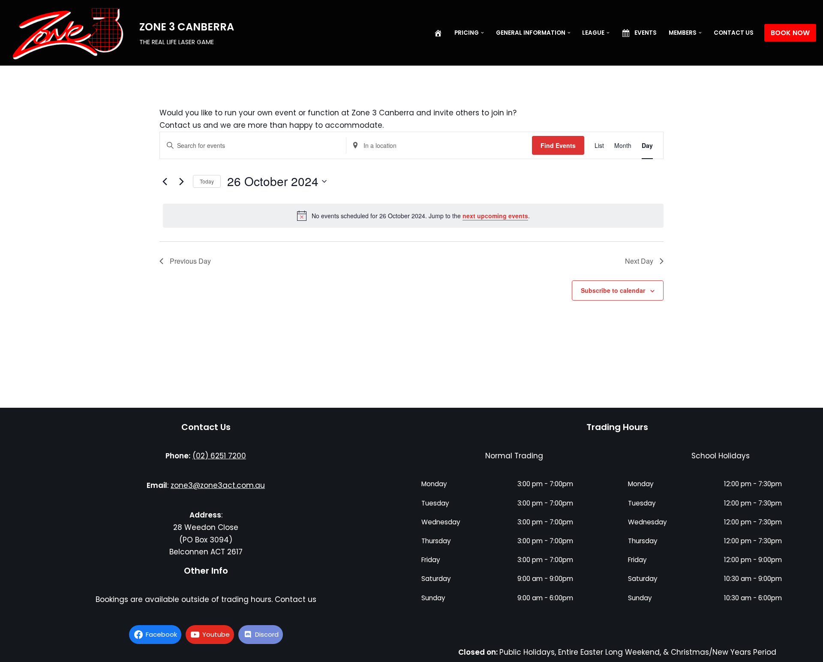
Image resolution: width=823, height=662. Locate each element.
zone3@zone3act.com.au (218, 485)
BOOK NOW (790, 33)
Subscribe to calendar (613, 290)
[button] (482, 32)
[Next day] (181, 181)
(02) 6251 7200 (219, 456)
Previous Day (190, 261)
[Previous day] (164, 181)
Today (207, 181)
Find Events (558, 145)
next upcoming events (495, 215)
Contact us (734, 33)
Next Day (639, 261)
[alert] (413, 216)
